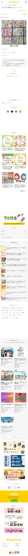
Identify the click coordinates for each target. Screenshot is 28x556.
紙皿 (7, 310)
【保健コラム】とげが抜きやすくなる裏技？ (14, 276)
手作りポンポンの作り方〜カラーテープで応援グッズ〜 (16, 270)
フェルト (21, 307)
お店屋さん (14, 315)
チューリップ (9, 102)
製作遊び (9, 5)
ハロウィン (11, 310)
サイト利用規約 (4, 546)
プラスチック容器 (5, 317)
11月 (16, 310)
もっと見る (14, 436)
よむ (3, 234)
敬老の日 (20, 310)
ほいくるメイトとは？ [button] (13, 76)
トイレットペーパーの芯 (6, 315)
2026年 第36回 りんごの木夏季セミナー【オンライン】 (7, 427)
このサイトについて (5, 543)
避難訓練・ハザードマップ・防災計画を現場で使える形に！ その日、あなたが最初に (7, 383)
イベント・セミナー (7, 237)
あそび (6, 5)
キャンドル (12, 317)
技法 (18, 307)
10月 (7, 312)
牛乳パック (20, 315)
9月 (10, 312)
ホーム (3, 5)
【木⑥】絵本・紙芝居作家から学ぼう (7, 405)
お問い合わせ (17, 543)
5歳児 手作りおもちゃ (6, 307)
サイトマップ (17, 546)
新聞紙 (23, 312)
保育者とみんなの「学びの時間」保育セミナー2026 (7, 359)
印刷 (23, 14)
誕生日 (17, 317)
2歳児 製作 (13, 307)
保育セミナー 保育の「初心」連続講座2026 (20, 383)
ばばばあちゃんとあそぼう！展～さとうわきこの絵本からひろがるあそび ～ (20, 360)
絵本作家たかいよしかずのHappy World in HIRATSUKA (20, 405)
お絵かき (3, 102)
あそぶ (3, 231)
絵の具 (3, 310)
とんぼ (3, 312)
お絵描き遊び (14, 5)
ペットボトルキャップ (16, 312)
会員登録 (17, 545)
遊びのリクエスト (5, 545)
